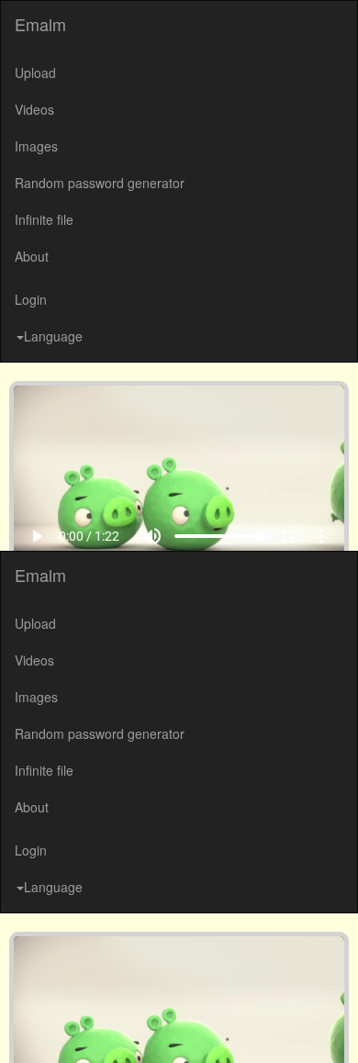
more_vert (334, 1027)
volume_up (165, 1027)
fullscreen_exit (301, 1027)
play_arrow (24, 1027)
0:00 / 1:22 (76, 1027)
